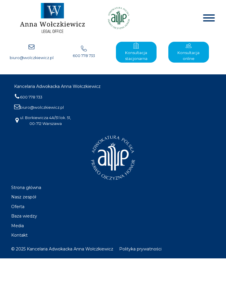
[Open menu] (209, 17)
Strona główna (26, 187)
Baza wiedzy (24, 216)
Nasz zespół (23, 197)
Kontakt (19, 235)
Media (17, 225)
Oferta (17, 206)
